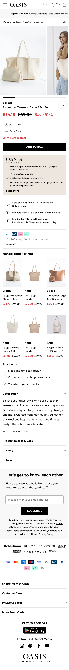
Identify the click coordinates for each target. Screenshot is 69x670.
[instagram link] (21, 647)
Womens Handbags (12, 22)
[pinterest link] (29, 647)
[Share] (62, 22)
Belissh (7, 100)
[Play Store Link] (33, 631)
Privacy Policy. (50, 535)
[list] (33, 60)
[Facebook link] (38, 647)
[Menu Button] (5, 5)
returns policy (49, 219)
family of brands (15, 527)
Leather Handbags (34, 22)
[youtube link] (46, 647)
